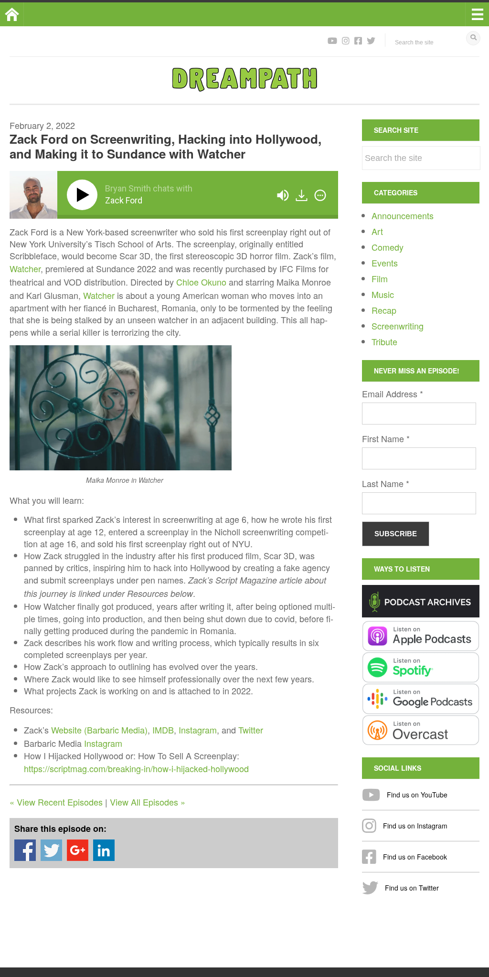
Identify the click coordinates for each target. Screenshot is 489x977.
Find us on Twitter (411, 887)
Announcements (403, 215)
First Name (386, 438)
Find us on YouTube (416, 794)
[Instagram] (346, 40)
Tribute (384, 341)
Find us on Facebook (414, 856)
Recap (384, 310)
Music (383, 294)
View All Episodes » (147, 802)
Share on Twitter (51, 850)
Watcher (25, 268)
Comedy (388, 247)
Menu (477, 14)
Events (385, 262)
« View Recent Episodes (56, 802)
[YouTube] (332, 40)
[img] (320, 195)
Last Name (385, 483)
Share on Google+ (77, 850)
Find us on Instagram (414, 825)
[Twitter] (371, 40)
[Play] (84, 195)
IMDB (163, 729)
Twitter (250, 729)
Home (23, 14)
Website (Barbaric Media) (99, 729)
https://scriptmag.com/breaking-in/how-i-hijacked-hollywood (136, 768)
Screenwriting (398, 325)
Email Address (392, 393)
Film (380, 278)
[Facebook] (358, 40)
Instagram (198, 729)
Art (377, 231)
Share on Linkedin (104, 850)
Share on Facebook (25, 850)
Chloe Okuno (201, 282)
